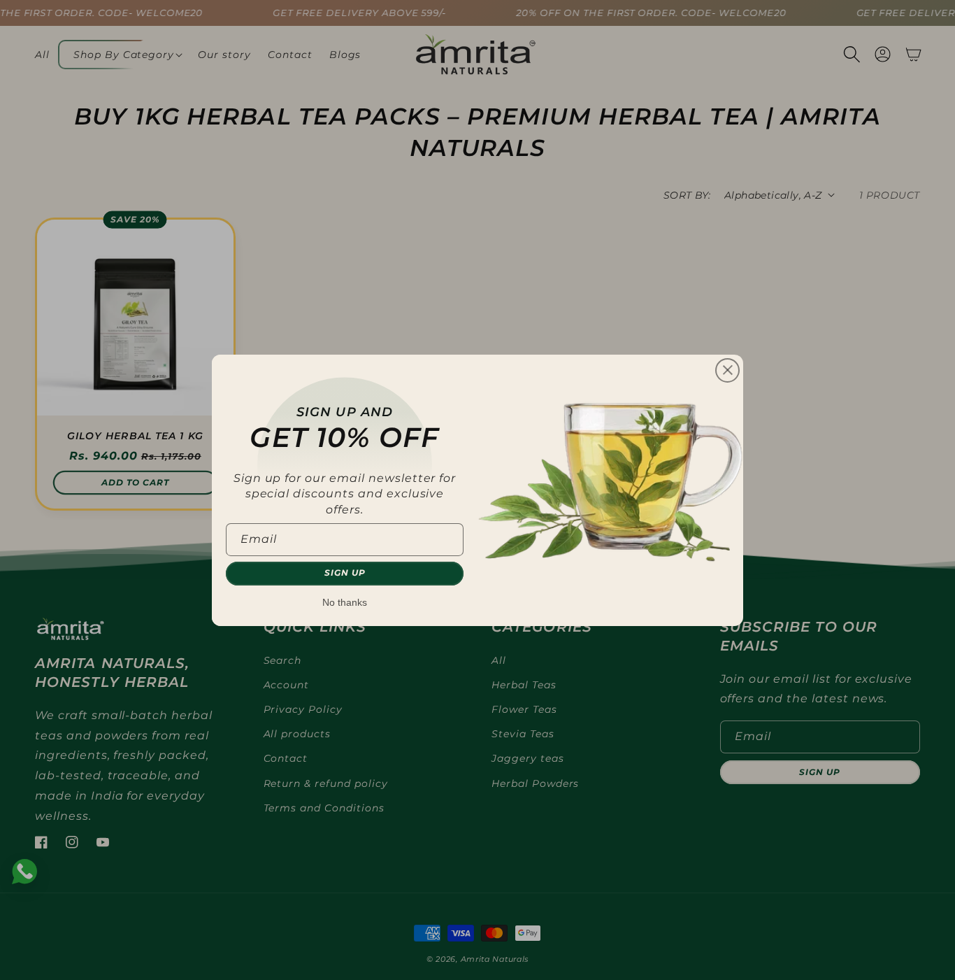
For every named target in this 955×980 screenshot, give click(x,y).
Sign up (345, 572)
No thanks (344, 602)
